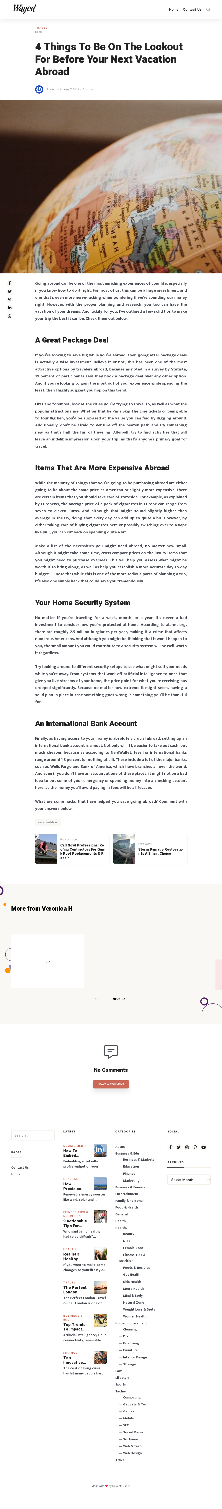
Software (130, 1439)
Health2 (121, 1228)
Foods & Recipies (54, 940)
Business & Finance (130, 1187)
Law (118, 1371)
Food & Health (126, 1207)
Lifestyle (122, 1378)
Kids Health (132, 1282)
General (70, 1179)
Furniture (130, 1350)
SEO (126, 1425)
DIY (126, 1336)
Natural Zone (133, 1303)
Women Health (135, 1316)
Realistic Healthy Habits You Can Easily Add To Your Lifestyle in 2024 (74, 1256)
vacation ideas (48, 822)
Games (128, 1411)
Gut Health (131, 1275)
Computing (132, 1397)
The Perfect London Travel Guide (75, 1290)
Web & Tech (132, 1446)
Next (116, 999)
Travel (41, 27)
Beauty (128, 1234)
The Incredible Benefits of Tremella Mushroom (56, 952)
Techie (120, 1391)
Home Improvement (131, 1323)
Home (174, 9)
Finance (70, 1352)
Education (131, 1167)
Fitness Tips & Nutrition (132, 1258)
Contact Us (192, 9)
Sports (120, 1384)
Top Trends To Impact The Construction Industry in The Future (76, 1327)
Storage (129, 1364)
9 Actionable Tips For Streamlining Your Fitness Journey (75, 1223)
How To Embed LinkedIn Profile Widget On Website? (73, 1153)
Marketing (131, 1181)
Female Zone (133, 1248)
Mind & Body (133, 1296)
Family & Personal (129, 1201)
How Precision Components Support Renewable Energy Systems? (75, 1186)
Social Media (75, 1145)
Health (69, 1249)
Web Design (132, 1453)
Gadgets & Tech (136, 1404)
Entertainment (127, 1194)
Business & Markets (138, 1160)
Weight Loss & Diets (139, 1309)
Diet (126, 1241)
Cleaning (130, 1329)
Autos (120, 1147)
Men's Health (133, 1289)
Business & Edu (127, 1154)
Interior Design (135, 1357)
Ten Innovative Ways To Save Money (76, 1360)
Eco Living (131, 1343)
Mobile (128, 1418)
